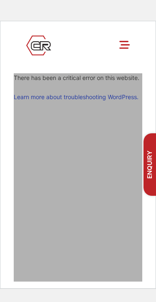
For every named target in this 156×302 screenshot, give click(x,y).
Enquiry (150, 164)
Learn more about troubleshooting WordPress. (76, 96)
